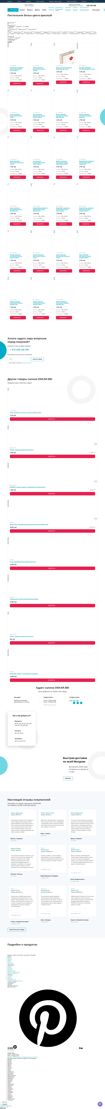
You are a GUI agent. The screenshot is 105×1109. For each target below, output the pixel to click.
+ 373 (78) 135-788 (19, 349)
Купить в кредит (40, 1)
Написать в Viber (12, 1057)
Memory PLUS (75, 849)
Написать (4, 1104)
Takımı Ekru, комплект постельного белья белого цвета (16, 69)
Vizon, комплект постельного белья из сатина (17, 163)
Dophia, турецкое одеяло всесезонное (21, 636)
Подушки (68, 10)
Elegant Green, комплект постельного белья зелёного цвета (86, 209)
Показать (10, 42)
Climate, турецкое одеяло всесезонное (22, 450)
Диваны (37, 10)
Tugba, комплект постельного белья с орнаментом (16, 303)
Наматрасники (84, 10)
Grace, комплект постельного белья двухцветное (16, 209)
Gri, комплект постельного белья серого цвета (39, 163)
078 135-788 (91, 6)
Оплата (19, 1)
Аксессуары (96, 10)
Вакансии (10, 978)
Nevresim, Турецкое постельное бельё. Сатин (87, 68)
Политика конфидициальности (15, 980)
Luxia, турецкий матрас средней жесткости (23, 561)
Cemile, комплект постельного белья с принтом (85, 116)
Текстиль (51, 10)
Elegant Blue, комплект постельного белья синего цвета (63, 209)
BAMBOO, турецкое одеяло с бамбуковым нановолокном (27, 487)
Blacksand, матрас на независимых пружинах (24, 673)
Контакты (84, 1)
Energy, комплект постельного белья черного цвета (16, 256)
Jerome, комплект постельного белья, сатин (39, 256)
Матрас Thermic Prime (47, 813)
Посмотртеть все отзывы (16, 929)
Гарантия (28, 1)
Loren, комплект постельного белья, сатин (16, 116)
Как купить (10, 969)
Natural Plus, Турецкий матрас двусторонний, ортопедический (29, 524)
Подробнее (68, 778)
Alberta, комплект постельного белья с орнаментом (62, 303)
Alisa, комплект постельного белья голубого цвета (85, 256)
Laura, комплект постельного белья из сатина (63, 256)
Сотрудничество (12, 979)
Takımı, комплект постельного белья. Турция (39, 69)
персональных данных (27, 362)
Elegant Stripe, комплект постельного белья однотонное (40, 209)
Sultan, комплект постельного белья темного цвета (39, 303)
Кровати (22, 10)
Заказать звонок (37, 359)
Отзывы (9, 977)
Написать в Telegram (33, 1057)
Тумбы (44, 10)
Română (95, 1)
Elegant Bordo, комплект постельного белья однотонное (86, 163)
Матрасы (30, 10)
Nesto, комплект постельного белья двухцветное (62, 116)
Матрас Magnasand (17, 813)
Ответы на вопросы (72, 1)
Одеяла (75, 10)
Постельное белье (59, 10)
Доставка (10, 1)
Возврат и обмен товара (55, 1)
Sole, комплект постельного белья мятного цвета (39, 116)
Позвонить (4, 1101)
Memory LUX (45, 849)
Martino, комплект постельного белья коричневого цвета (62, 163)
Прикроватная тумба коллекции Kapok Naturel (24, 599)
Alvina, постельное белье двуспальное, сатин (64, 68)
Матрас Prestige (16, 848)
